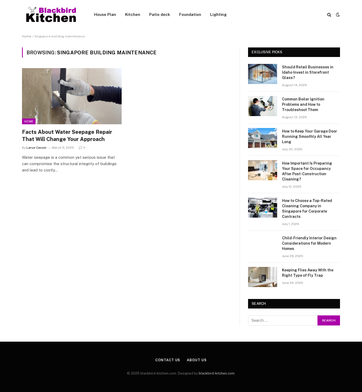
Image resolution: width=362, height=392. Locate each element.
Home (26, 36)
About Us (196, 360)
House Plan (105, 14)
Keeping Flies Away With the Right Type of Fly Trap (307, 273)
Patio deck (159, 14)
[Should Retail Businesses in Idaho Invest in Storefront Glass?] (262, 74)
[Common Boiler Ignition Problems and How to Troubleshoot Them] (262, 106)
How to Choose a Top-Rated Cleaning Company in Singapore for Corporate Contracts (307, 209)
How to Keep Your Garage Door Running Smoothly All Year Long (309, 136)
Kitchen (132, 14)
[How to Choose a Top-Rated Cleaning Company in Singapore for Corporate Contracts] (262, 207)
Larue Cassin (36, 147)
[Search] (329, 15)
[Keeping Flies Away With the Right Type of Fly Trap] (262, 277)
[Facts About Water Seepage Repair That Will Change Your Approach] (72, 96)
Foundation (190, 14)
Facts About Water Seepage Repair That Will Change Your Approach (67, 135)
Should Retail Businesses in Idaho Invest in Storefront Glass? (307, 72)
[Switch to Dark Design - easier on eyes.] (337, 14)
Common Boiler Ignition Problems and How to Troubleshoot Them (303, 104)
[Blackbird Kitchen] (51, 15)
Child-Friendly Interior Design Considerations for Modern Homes (309, 243)
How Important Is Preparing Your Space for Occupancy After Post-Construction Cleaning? (307, 171)
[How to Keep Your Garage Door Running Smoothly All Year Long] (262, 138)
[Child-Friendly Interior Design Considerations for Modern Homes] (262, 245)
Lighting (218, 14)
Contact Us (167, 360)
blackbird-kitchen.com (217, 373)
